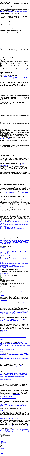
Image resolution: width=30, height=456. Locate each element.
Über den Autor (2, 438)
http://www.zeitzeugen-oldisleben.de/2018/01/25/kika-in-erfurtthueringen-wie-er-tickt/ (8, 227)
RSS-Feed (9, 428)
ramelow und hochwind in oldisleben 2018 (5, 330)
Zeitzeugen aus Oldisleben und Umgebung (8, 1)
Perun (12, 455)
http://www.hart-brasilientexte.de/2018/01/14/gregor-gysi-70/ (14, 291)
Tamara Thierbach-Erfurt (3, 8)
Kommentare (2, 448)
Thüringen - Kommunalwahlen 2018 (9, 8)
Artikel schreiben (3, 452)
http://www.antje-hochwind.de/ (26, 302)
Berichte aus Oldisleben (3, 442)
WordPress (7, 455)
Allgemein (2, 441)
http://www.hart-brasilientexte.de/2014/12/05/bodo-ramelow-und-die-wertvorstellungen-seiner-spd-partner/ (14, 164)
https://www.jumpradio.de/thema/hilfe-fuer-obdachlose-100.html (6, 138)
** (27, 329)
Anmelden (2, 453)
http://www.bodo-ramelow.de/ (3, 112)
